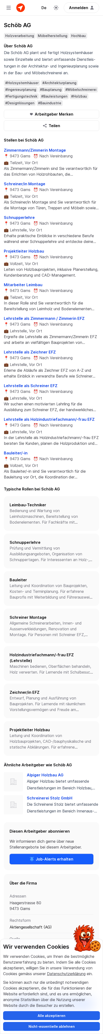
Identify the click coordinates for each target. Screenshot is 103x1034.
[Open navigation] (8, 7)
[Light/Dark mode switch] (56, 7)
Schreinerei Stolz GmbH (49, 798)
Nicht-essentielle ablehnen (52, 1026)
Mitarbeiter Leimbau (23, 284)
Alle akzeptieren (51, 1016)
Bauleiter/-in (16, 453)
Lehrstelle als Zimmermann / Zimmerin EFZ (44, 318)
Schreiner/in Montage (24, 183)
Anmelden (78, 7)
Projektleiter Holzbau (24, 251)
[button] (51, 513)
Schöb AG (17, 25)
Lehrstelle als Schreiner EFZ (30, 385)
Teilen (54, 125)
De (43, 7)
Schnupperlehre (19, 217)
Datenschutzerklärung (66, 973)
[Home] (20, 7)
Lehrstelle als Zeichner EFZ (30, 352)
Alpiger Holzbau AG (45, 775)
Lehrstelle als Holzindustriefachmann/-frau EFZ (49, 419)
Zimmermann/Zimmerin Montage (35, 150)
